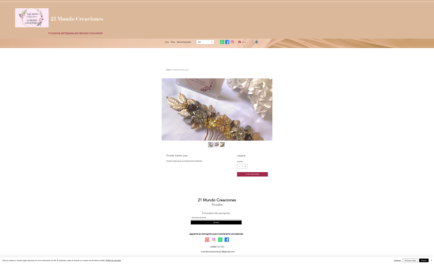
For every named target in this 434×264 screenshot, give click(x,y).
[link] (255, 42)
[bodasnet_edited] (207, 239)
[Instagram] (232, 42)
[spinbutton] (242, 166)
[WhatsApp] (222, 42)
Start (168, 70)
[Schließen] (431, 260)
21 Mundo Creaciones (77, 19)
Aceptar (424, 260)
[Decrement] (238, 166)
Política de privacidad (113, 260)
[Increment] (245, 166)
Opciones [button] (397, 260)
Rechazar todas (410, 260)
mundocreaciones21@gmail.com (218, 252)
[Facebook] (227, 42)
